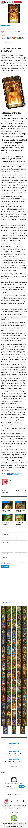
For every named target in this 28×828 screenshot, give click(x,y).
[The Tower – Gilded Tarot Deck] (8, 706)
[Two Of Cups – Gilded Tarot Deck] (3, 674)
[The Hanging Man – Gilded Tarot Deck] (3, 714)
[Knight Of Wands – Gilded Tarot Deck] (24, 674)
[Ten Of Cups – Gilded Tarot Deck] (14, 658)
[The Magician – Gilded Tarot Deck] (14, 730)
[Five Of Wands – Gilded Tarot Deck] (8, 690)
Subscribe (22, 786)
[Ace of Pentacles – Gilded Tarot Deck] (19, 626)
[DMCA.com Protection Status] (14, 818)
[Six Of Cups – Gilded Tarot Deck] (8, 666)
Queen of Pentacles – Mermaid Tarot (14, 761)
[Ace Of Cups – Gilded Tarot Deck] (8, 674)
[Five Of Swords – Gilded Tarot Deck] (19, 642)
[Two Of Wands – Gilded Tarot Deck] (24, 690)
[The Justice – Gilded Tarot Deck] (14, 714)
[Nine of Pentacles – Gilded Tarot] (3, 618)
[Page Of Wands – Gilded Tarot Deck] (3, 682)
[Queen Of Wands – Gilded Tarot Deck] (19, 674)
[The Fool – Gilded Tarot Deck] (22, 730)
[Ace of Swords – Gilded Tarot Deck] (14, 650)
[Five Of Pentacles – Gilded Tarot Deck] (24, 618)
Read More (19, 826)
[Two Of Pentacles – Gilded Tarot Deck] (14, 626)
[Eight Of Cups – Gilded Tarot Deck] (24, 658)
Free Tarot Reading (18, 2)
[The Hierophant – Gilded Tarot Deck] (14, 722)
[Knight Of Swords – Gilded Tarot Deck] (8, 634)
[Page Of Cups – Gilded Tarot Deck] (8, 658)
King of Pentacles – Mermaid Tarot (14, 754)
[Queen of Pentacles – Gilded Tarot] (20, 505)
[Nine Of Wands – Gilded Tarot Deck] (14, 682)
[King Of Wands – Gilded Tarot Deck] (14, 674)
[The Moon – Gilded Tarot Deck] (24, 698)
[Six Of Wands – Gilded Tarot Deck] (3, 690)
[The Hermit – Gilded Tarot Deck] (19, 714)
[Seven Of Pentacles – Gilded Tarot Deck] (14, 618)
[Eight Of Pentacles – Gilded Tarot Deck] (8, 618)
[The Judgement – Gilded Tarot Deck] (14, 698)
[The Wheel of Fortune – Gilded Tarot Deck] (8, 714)
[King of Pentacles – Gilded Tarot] (7, 505)
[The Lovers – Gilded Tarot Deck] (8, 722)
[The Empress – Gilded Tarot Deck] (24, 722)
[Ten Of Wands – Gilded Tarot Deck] (8, 682)
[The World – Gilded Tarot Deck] (8, 698)
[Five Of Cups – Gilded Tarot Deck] (14, 666)
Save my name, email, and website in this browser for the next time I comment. (13, 562)
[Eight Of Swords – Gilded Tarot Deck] (3, 642)
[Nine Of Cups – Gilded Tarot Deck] (19, 658)
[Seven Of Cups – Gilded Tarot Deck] (3, 666)
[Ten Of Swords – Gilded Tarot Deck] (19, 634)
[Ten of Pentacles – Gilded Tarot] (24, 610)
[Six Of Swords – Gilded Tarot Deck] (14, 642)
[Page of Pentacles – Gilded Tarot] (20, 517)
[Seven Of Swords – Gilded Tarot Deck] (8, 642)
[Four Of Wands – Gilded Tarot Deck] (14, 690)
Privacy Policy (16, 794)
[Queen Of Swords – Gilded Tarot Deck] (3, 634)
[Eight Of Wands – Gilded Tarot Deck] (19, 682)
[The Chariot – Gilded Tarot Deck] (3, 722)
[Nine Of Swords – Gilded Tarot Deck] (24, 634)
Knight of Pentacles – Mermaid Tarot (14, 746)
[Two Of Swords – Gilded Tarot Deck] (8, 650)
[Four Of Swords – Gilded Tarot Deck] (24, 642)
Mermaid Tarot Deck (14, 743)
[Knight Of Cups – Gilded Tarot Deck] (3, 658)
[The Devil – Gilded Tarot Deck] (14, 706)
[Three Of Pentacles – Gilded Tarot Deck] (8, 626)
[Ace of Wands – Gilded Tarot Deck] (3, 698)
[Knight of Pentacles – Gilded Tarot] (7, 517)
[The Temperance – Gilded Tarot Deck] (19, 706)
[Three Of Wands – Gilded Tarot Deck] (19, 690)
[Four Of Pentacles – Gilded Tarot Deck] (3, 626)
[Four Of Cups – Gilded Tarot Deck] (19, 666)
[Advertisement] (14, 584)
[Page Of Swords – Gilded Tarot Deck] (14, 634)
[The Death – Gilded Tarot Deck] (24, 706)
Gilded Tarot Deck (5, 25)
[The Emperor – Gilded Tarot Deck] (19, 722)
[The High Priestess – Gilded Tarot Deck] (5, 730)
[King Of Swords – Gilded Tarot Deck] (24, 626)
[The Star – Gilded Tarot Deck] (3, 706)
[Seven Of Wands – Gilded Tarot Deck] (24, 682)
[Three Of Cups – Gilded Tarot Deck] (24, 666)
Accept (13, 826)
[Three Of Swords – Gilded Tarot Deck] (3, 650)
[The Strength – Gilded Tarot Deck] (24, 714)
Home (11, 794)
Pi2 (17, 812)
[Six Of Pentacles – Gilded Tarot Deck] (19, 618)
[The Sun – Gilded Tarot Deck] (19, 698)
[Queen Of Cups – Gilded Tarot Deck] (24, 650)
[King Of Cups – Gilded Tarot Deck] (19, 650)
